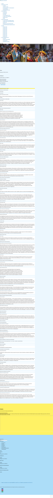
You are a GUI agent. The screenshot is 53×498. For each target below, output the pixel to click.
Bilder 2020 (5, 33)
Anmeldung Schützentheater (8, 21)
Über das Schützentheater (8, 23)
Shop (4, 18)
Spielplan (5, 22)
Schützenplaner (5, 482)
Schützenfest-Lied (6, 15)
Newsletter (5, 17)
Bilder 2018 (5, 35)
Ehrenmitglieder (6, 41)
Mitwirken (5, 13)
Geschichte (5, 40)
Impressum (15, 482)
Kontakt (4, 38)
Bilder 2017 (5, 36)
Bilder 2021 (5, 32)
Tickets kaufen (3, 84)
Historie (4, 14)
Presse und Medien (6, 39)
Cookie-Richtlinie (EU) (29, 482)
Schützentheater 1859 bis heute (9, 24)
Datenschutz (23, 482)
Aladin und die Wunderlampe (8, 20)
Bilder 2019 (5, 34)
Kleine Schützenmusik (7, 16)
